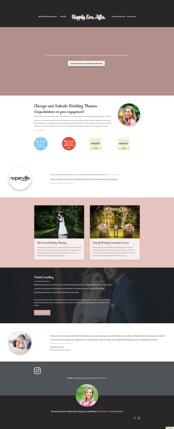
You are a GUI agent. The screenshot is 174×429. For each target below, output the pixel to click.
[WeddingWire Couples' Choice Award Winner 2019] (129, 144)
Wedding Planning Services (47, 17)
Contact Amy (131, 17)
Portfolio (63, 17)
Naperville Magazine (113, 175)
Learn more (42, 312)
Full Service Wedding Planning (51, 243)
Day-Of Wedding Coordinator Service (111, 243)
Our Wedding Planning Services (86, 63)
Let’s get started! (39, 130)
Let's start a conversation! (110, 411)
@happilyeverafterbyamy (97, 378)
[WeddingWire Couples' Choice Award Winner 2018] (101, 144)
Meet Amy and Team (118, 17)
